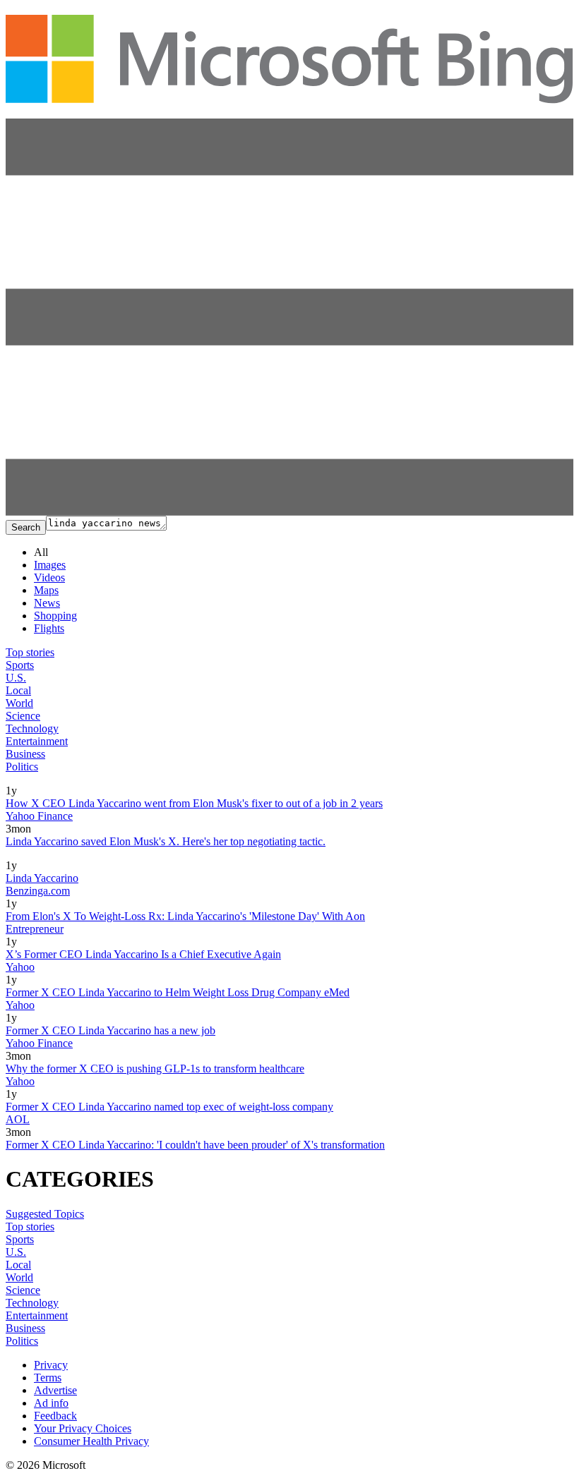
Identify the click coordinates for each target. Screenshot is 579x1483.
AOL (18, 1119)
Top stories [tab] (30, 652)
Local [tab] (18, 690)
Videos (49, 577)
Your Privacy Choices (82, 1428)
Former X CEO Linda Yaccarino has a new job (110, 1030)
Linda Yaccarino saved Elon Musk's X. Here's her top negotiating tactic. (166, 841)
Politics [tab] (22, 767)
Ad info (51, 1403)
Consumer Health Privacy (91, 1441)
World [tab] (19, 703)
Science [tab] (23, 716)
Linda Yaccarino (42, 878)
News (47, 603)
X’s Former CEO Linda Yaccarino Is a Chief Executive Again (143, 954)
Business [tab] (25, 754)
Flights (49, 628)
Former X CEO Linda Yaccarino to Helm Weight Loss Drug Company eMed (178, 992)
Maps (46, 590)
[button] (289, 512)
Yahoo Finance (39, 816)
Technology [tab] (32, 728)
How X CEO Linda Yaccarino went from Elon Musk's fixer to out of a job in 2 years (194, 803)
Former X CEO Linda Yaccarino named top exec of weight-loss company (169, 1107)
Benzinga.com (38, 891)
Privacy (51, 1365)
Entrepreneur (35, 929)
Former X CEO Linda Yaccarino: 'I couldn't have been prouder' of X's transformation (195, 1145)
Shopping (55, 616)
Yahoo (20, 967)
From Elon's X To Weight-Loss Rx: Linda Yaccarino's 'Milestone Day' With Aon (185, 916)
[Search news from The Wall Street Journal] (48, 855)
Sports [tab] (20, 665)
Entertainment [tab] (37, 741)
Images (50, 565)
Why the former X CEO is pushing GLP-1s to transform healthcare (155, 1069)
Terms (47, 1378)
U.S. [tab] (16, 678)
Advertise (55, 1390)
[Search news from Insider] (23, 781)
